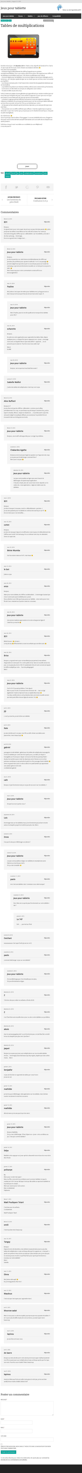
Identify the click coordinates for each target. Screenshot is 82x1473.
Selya (6, 1150)
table (45, 173)
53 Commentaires (48, 20)
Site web (3, 1436)
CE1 (7, 20)
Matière (29, 16)
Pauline (10, 286)
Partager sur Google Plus (27, 187)
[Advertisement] (27, 145)
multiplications (28, 173)
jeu (18, 173)
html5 (13, 173)
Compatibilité (56, 16)
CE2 (10, 20)
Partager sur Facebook (6, 187)
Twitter (16, 187)
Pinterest (37, 187)
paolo (12, 879)
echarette (11, 329)
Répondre (47, 222)
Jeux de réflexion (43, 16)
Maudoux (8, 1294)
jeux (21, 173)
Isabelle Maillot (14, 382)
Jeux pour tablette (13, 8)
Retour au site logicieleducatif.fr (71, 10)
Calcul (2, 20)
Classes (19, 16)
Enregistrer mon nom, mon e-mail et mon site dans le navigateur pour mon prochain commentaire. (26, 1447)
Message (4, 1399)
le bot (6, 569)
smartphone (38, 173)
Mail (2, 1427)
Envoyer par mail (48, 187)
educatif (7, 173)
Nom (2, 1419)
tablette (7, 176)
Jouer (27, 166)
